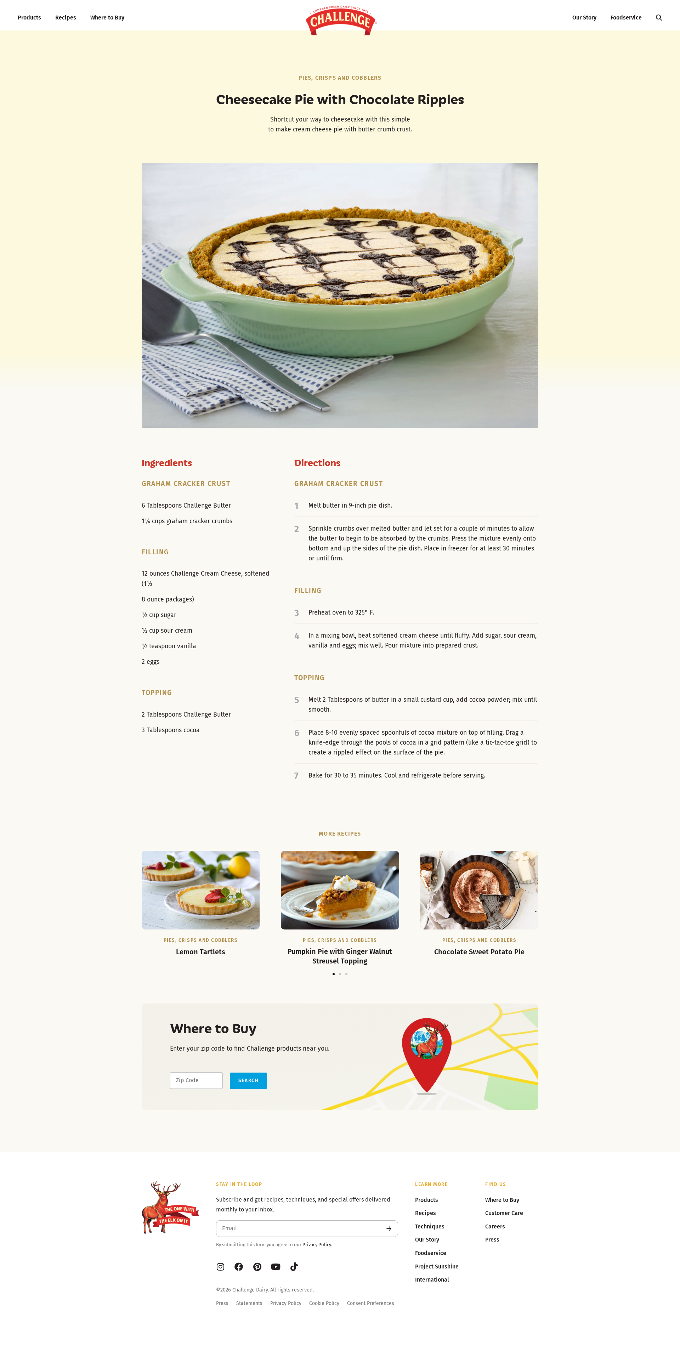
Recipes (65, 17)
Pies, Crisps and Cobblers (340, 77)
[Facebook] (238, 1266)
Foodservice (626, 17)
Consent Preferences (370, 1303)
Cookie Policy (324, 1303)
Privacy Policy (316, 1244)
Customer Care (504, 1213)
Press (222, 1303)
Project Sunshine (437, 1266)
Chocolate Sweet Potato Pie (479, 952)
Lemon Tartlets (200, 952)
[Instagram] (220, 1266)
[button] (334, 974)
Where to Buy (107, 17)
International (432, 1279)
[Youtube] (275, 1266)
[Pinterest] (257, 1266)
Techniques (429, 1226)
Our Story (584, 17)
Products (29, 17)
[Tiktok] (294, 1266)
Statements (249, 1303)
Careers (495, 1226)
